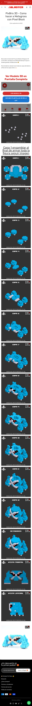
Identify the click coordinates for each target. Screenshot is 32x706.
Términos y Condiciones (7, 684)
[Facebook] (10, 703)
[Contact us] (29, 703)
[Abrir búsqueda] (5, 7)
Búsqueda (3, 679)
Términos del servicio (6, 687)
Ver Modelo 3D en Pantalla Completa (16, 78)
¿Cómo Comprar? (5, 681)
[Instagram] (13, 703)
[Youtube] (16, 703)
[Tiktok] (19, 703)
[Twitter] (21, 703)
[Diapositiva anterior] (1, 2)
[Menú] (2, 7)
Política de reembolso (6, 689)
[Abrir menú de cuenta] (26, 7)
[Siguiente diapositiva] (30, 2)
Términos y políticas (16, 700)
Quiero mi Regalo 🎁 (23, 670)
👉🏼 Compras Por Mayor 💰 (7, 676)
